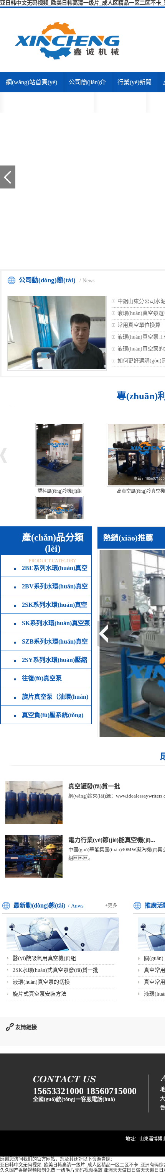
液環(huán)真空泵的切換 (41, 982)
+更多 (111, 905)
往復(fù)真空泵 (42, 678)
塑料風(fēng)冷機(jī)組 (60, 491)
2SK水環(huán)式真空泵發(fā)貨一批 (55, 970)
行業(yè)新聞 (134, 82)
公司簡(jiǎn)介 (87, 82)
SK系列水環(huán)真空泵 (56, 623)
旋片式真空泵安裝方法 (39, 994)
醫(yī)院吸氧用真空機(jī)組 (44, 958)
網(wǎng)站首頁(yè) (31, 82)
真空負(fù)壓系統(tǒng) (52, 715)
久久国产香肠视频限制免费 (27, 1170)
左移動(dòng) (106, 633)
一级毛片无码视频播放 (79, 1170)
